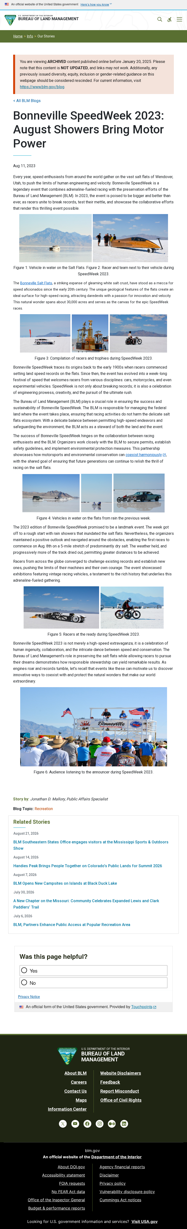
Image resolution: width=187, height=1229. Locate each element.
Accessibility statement (63, 1175)
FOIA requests (72, 1183)
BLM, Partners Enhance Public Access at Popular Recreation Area (71, 924)
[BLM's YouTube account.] (75, 1124)
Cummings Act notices (120, 1199)
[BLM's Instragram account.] (99, 1124)
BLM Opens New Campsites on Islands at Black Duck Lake (65, 883)
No (33, 982)
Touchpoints (141, 1006)
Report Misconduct (119, 1091)
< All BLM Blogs (27, 100)
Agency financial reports (122, 1166)
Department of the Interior (116, 1156)
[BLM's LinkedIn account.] (124, 1124)
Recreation (44, 808)
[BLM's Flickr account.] (112, 1124)
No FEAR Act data (68, 1191)
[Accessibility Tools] (169, 19)
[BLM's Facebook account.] (87, 1124)
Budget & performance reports (56, 1208)
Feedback (110, 1082)
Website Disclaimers (120, 1073)
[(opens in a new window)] (55, 238)
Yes (33, 970)
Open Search (159, 19)
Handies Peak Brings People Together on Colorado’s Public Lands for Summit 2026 (87, 866)
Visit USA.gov (144, 1221)
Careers (79, 1082)
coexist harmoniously (144, 454)
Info (30, 36)
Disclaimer (109, 1175)
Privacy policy (113, 1183)
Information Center (67, 1109)
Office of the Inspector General (56, 1199)
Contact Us (75, 1091)
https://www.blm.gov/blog (42, 87)
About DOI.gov (71, 1166)
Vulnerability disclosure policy (127, 1191)
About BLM (76, 1073)
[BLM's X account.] (63, 1124)
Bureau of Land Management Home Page (43, 20)
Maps (81, 1100)
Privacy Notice (29, 996)
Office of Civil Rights (120, 1100)
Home (18, 36)
